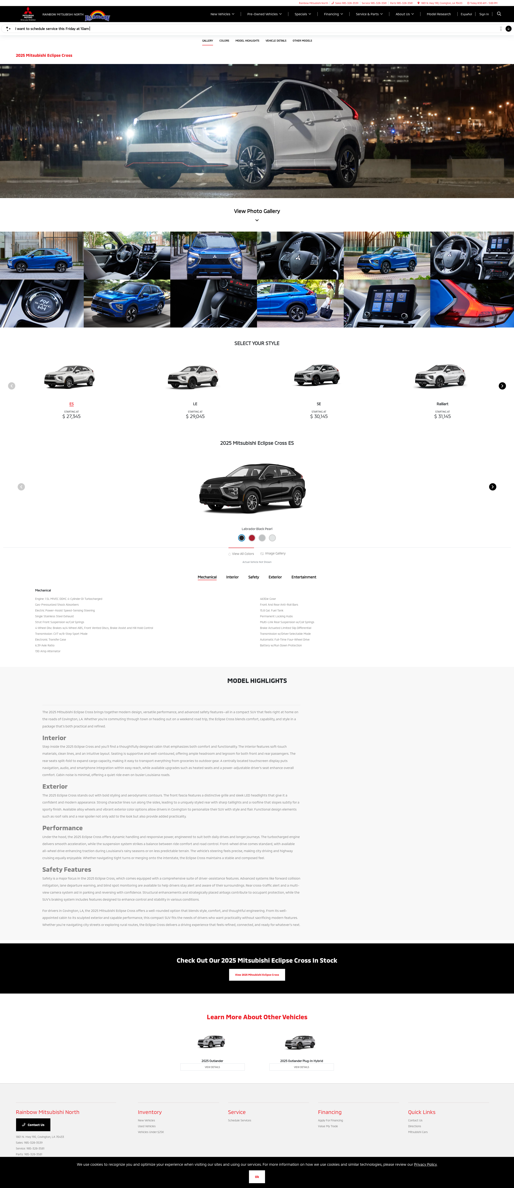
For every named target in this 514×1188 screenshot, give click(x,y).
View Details (212, 1067)
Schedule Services (239, 1120)
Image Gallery (275, 553)
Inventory (150, 1112)
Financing (330, 1112)
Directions (414, 1126)
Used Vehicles (147, 1126)
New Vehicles (146, 1120)
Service (237, 1112)
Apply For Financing (330, 1120)
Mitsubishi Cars (418, 1132)
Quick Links (421, 1112)
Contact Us (35, 1125)
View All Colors (242, 553)
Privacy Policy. (425, 1164)
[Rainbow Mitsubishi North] (50, 13)
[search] (499, 14)
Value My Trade (328, 1126)
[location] (418, 3)
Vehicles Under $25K (151, 1132)
